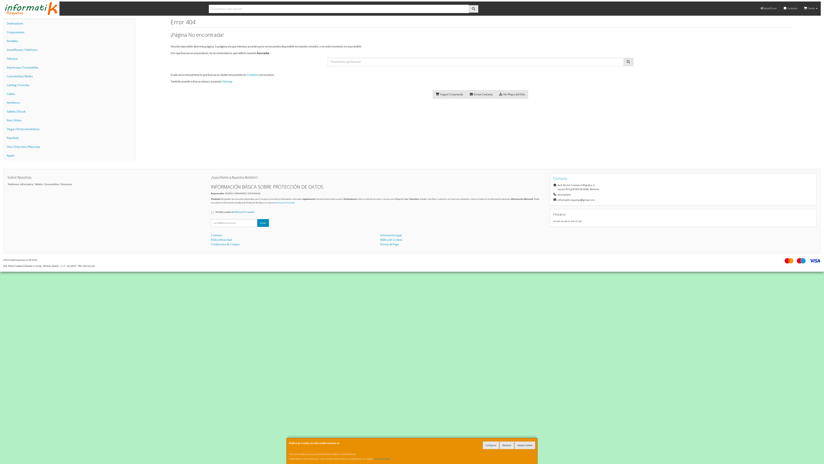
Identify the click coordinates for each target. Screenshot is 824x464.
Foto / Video (14, 120)
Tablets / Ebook (16, 111)
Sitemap (227, 81)
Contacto (792, 8)
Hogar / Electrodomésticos (23, 129)
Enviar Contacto (483, 94)
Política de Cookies (382, 459)
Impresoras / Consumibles (23, 67)
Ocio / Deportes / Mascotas (23, 146)
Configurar (491, 445)
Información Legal (391, 235)
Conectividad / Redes (20, 76)
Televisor (12, 58)
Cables (11, 94)
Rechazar (506, 445)
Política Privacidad (221, 239)
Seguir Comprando (451, 94)
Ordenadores (15, 23)
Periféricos (13, 102)
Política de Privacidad (285, 202)
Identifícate (770, 8)
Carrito (811, 8)
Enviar (263, 223)
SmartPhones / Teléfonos (22, 50)
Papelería (13, 138)
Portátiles (12, 41)
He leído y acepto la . (235, 212)
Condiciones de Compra (225, 244)
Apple (10, 155)
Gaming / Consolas (18, 85)
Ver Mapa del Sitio (514, 94)
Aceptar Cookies (524, 445)
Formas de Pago (389, 244)
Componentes (15, 32)
